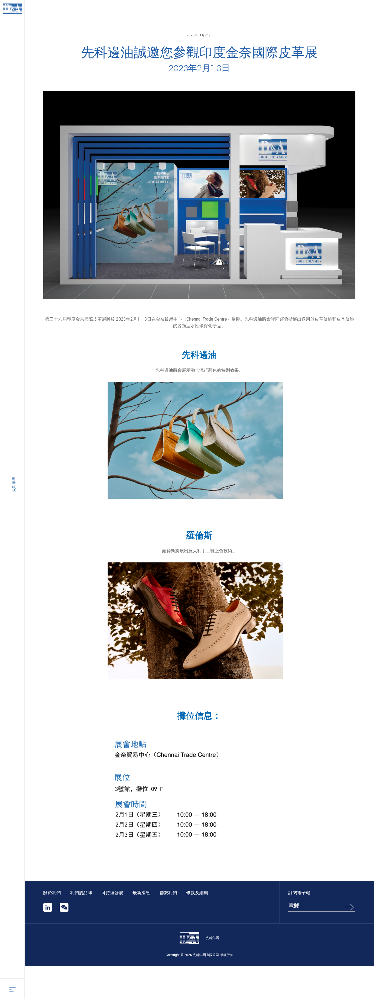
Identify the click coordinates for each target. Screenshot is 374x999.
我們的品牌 (81, 892)
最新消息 (141, 892)
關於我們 (52, 892)
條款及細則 (197, 892)
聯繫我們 (168, 892)
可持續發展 (112, 892)
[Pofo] (12, 8)
